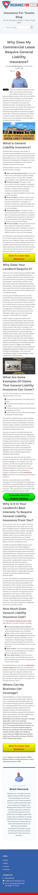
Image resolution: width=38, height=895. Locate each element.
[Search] (31, 27)
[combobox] (17, 27)
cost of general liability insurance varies (18, 621)
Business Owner (8, 759)
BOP (19, 761)
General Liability (26, 757)
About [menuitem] (6, 863)
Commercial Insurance (21, 759)
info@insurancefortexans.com (15, 881)
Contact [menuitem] (6, 866)
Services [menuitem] (7, 869)
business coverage (14, 757)
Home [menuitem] (6, 860)
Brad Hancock (17, 66)
